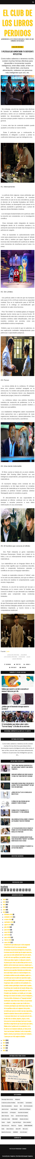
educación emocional (17, 47)
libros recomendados (7, 1106)
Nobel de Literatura (6, 1132)
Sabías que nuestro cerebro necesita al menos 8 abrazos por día (15, 690)
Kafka (3, 1129)
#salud (28, 657)
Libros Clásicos (10, 1129)
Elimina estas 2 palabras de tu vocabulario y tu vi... (17, 1026)
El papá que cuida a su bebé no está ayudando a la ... (18, 983)
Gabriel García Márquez (25, 1109)
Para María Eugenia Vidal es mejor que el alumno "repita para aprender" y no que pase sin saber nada (22, 785)
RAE (21, 1106)
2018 (4, 1040)
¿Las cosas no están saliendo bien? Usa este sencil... (18, 955)
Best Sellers (20, 1102)
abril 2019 (7, 935)
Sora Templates (11, 1156)
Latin (7, 651)
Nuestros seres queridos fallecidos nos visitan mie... (18, 970)
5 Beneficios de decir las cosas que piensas (15, 947)
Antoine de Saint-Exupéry (22, 1116)
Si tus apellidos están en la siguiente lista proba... (17, 1008)
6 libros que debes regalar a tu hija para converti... (17, 960)
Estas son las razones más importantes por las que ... (18, 1021)
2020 (4, 910)
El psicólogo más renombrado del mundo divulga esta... (18, 988)
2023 (4, 902)
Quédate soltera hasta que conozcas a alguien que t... (18, 965)
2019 (4, 912)
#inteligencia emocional (10, 657)
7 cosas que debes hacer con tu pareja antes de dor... (18, 1016)
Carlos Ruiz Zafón (6, 1119)
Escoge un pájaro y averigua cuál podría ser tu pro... (18, 990)
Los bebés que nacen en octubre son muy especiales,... (18, 1011)
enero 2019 (7, 942)
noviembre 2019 (8, 917)
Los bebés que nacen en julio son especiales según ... (18, 978)
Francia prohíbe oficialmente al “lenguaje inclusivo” (18, 998)
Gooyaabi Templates (28, 1156)
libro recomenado (28, 1106)
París (12, 1116)
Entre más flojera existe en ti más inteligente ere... (17, 973)
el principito (13, 1112)
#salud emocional (17, 659)
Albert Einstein (5, 1116)
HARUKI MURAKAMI (28, 1125)
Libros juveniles (27, 1122)
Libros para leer (5, 1125)
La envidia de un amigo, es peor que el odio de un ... (17, 1003)
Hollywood (17, 1099)
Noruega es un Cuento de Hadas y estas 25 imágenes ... (18, 996)
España (8, 1122)
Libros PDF (18, 1129)
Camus (3, 1122)
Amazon (16, 1106)
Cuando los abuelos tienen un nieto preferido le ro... (18, 1013)
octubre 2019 (8, 919)
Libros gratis (5, 1112)
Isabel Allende (14, 1109)
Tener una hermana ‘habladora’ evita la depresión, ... (18, 1031)
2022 (4, 904)
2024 (4, 899)
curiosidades (29, 1102)
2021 (4, 907)
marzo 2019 (7, 937)
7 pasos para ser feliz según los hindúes (14, 1036)
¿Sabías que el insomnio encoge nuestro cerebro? (15, 708)
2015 (4, 1048)
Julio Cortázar (5, 1109)
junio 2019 (7, 930)
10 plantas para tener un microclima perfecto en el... (18, 962)
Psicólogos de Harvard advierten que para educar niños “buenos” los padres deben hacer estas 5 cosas (22, 839)
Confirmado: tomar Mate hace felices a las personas (18, 1001)
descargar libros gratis (7, 1099)
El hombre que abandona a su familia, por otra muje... (18, 993)
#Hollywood (24, 655)
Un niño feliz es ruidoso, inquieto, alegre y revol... (17, 1018)
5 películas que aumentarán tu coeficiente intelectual (18, 968)
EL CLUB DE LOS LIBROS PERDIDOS (17, 23)
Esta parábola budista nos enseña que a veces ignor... (18, 980)
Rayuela (20, 1125)
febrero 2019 (8, 940)
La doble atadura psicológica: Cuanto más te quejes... (18, 985)
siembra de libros (24, 1119)
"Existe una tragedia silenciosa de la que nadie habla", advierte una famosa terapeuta (22, 767)
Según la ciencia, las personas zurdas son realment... (18, 1034)
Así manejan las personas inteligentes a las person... (18, 950)
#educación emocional (13, 655)
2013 (4, 1050)
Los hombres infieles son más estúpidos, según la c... (18, 975)
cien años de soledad (23, 1112)
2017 (4, 1043)
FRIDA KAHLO (15, 1119)
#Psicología (22, 657)
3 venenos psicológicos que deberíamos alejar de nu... (18, 1006)
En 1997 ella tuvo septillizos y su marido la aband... (17, 957)
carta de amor (23, 1132)
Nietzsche (25, 1129)
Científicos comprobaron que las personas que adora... (18, 1024)
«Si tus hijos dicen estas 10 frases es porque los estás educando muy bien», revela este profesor (22, 830)
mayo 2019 (7, 932)
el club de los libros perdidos (8, 1102)
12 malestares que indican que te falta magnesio (17, 945)
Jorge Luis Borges (17, 1122)
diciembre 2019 (8, 914)
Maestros (13, 1125)
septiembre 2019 (9, 922)
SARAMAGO (15, 1132)
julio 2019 (7, 927)
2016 (4, 1045)
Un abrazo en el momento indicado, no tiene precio (17, 1029)
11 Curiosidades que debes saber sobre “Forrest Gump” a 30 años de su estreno (15, 725)
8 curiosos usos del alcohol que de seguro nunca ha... (18, 952)
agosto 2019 (7, 924)
